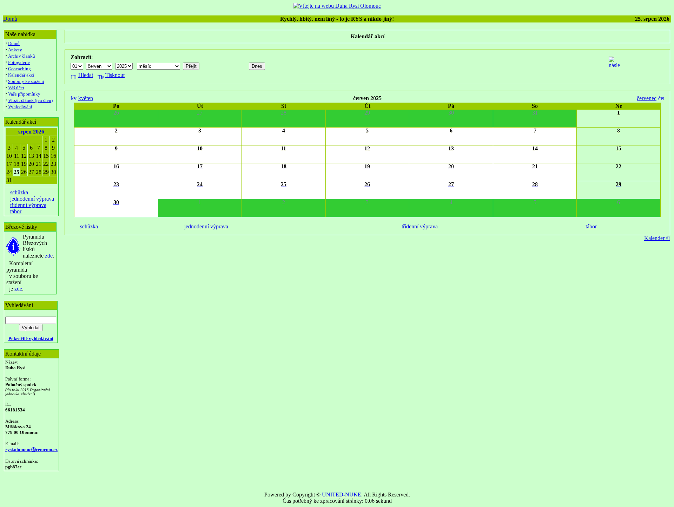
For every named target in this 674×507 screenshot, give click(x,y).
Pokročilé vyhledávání (30, 338)
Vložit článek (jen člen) (30, 100)
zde (49, 256)
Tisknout (115, 75)
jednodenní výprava (32, 199)
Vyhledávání (20, 106)
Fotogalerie (19, 62)
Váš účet (16, 87)
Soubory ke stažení (26, 81)
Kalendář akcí (21, 75)
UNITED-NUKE (341, 495)
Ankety (15, 49)
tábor (15, 211)
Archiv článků (21, 56)
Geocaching (19, 68)
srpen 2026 (31, 132)
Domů (10, 19)
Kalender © (657, 238)
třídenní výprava (28, 205)
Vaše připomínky (24, 94)
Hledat (85, 75)
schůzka (19, 192)
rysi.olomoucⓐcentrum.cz (31, 449)
